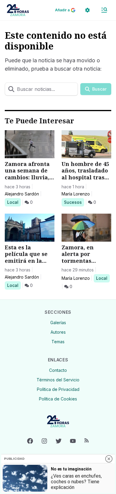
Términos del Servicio (58, 379)
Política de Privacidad (58, 389)
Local (14, 202)
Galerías (58, 322)
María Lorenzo (76, 193)
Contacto (58, 370)
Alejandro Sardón (22, 193)
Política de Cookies (58, 398)
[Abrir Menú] (104, 10)
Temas (58, 341)
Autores (58, 332)
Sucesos (74, 202)
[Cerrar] (108, 458)
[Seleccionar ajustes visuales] (87, 10)
